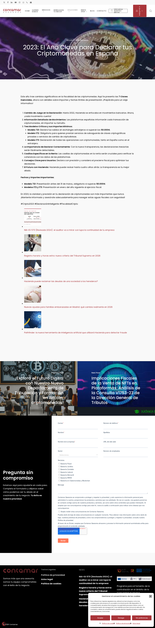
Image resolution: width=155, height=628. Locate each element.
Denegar (121, 618)
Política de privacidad (123, 623)
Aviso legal (136, 623)
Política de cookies (108, 623)
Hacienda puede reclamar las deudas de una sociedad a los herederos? (61, 281)
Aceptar (100, 618)
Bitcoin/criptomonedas (77, 40)
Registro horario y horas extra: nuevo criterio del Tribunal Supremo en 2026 (62, 255)
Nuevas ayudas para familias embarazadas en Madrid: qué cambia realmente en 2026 (68, 307)
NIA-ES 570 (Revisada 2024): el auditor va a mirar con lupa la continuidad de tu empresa (69, 230)
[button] (150, 596)
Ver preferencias (142, 618)
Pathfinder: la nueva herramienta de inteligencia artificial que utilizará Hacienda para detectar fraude (75, 332)
